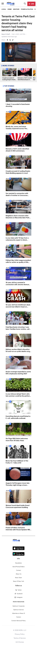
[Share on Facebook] (7, 40)
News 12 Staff (6, 34)
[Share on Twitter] (10, 40)
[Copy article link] (12, 40)
